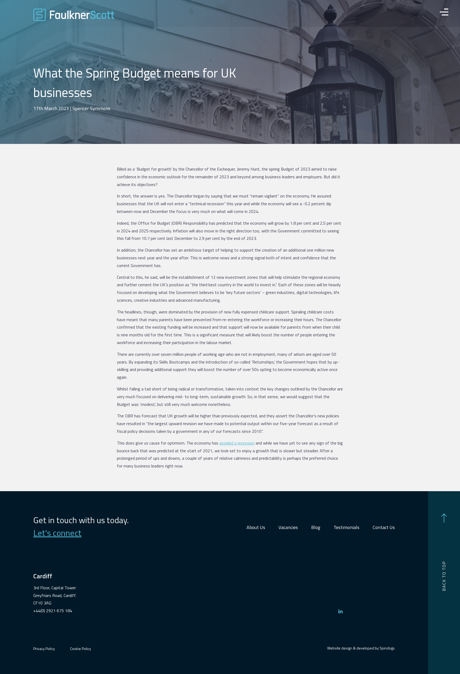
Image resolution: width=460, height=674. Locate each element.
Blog (315, 527)
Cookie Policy (80, 648)
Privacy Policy (44, 648)
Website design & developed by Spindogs (361, 648)
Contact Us (384, 527)
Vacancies (288, 527)
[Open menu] (444, 13)
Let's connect (57, 532)
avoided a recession (236, 443)
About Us (256, 527)
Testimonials (346, 527)
